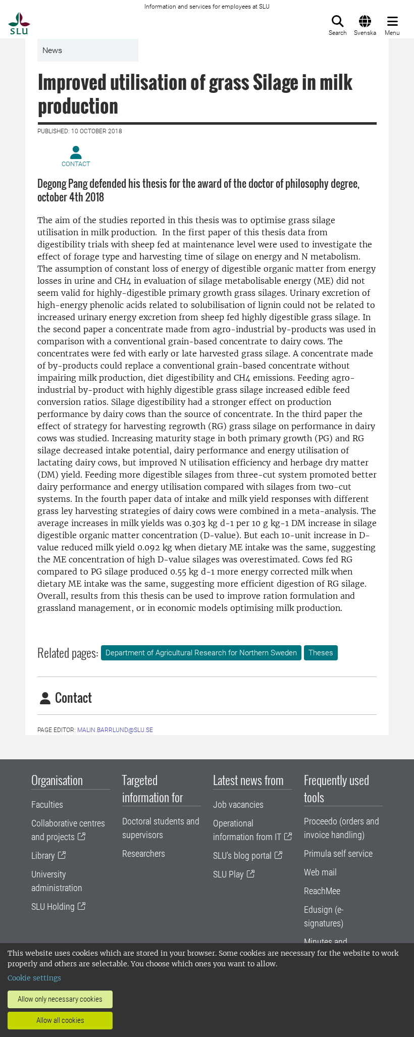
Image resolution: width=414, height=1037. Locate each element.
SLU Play (228, 874)
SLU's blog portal (242, 855)
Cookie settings (34, 977)
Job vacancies (238, 804)
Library (43, 855)
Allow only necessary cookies (60, 999)
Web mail (320, 872)
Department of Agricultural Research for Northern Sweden (201, 652)
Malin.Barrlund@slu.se (115, 730)
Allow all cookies (60, 1020)
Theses (320, 652)
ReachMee (322, 891)
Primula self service (338, 853)
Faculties (47, 804)
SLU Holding (53, 906)
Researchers (143, 853)
